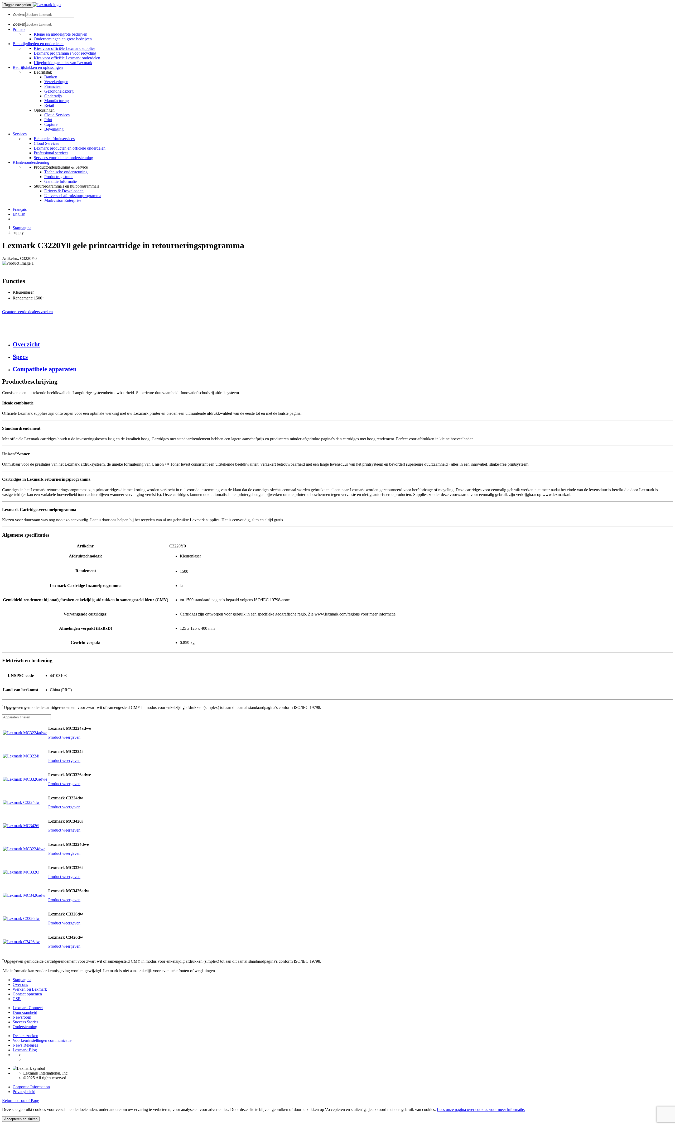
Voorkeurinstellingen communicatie (42, 1040)
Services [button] (20, 134)
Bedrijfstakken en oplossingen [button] (38, 67)
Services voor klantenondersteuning (63, 157)
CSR (17, 998)
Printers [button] (19, 29)
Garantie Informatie (60, 181)
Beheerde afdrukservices (54, 138)
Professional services (51, 153)
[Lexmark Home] (47, 4)
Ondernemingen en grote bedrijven (63, 39)
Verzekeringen (56, 81)
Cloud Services (57, 115)
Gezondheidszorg (59, 91)
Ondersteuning (25, 1026)
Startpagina (22, 228)
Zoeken (19, 14)
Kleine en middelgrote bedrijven (60, 34)
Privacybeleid (24, 1091)
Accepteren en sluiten (20, 1119)
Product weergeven (64, 737)
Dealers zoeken (25, 1035)
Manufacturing (56, 100)
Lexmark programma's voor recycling (65, 53)
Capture (50, 124)
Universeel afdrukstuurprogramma (72, 195)
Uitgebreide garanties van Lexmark (63, 62)
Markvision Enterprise (62, 200)
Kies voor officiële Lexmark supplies (64, 48)
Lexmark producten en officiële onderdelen (69, 148)
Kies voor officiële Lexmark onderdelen (67, 58)
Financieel (52, 86)
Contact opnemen (27, 994)
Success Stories (25, 1022)
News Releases (25, 1045)
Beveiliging (54, 129)
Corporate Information (31, 1087)
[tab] (343, 344)
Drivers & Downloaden (64, 191)
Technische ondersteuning (66, 172)
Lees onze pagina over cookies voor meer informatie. (481, 1109)
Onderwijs (53, 96)
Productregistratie (58, 176)
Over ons (20, 984)
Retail (49, 105)
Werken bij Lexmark (30, 989)
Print (48, 119)
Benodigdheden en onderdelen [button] (38, 43)
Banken (50, 77)
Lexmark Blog (25, 1050)
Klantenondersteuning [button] (31, 162)
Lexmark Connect (28, 1007)
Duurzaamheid (25, 1012)
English (19, 214)
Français (20, 209)
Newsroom (22, 1017)
